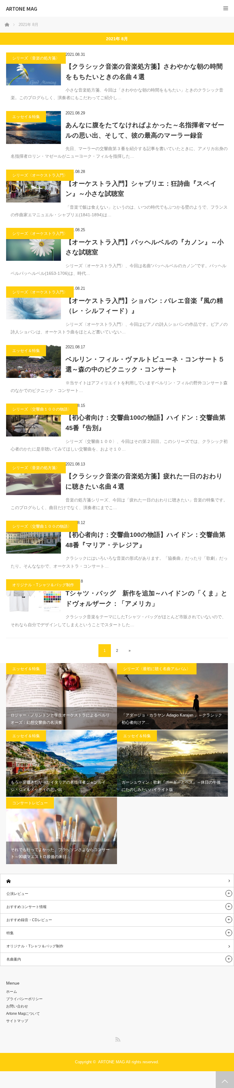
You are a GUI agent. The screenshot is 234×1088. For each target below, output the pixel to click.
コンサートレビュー (30, 803)
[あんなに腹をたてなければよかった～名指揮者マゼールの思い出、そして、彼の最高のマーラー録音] (33, 127)
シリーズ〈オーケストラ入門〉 (40, 175)
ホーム (11, 991)
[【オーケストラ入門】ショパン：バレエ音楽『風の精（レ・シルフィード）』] (33, 302)
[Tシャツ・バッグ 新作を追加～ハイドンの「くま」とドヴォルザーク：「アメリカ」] (33, 595)
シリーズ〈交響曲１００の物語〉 (42, 409)
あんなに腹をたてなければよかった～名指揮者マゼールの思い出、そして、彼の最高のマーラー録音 (145, 130)
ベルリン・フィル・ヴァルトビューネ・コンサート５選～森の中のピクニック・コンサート (145, 364)
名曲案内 (13, 959)
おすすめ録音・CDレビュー (29, 920)
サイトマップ (17, 1021)
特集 (10, 933)
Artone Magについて (23, 1013)
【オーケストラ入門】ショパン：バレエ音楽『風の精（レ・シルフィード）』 (144, 305)
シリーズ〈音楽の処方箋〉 (36, 58)
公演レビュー (17, 894)
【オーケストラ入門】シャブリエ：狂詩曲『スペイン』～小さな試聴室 (141, 188)
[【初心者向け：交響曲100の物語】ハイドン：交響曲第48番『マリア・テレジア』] (33, 537)
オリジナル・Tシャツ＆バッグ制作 (43, 585)
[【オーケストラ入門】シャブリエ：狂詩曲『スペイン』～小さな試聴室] (33, 186)
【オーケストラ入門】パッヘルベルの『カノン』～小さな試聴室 (145, 247)
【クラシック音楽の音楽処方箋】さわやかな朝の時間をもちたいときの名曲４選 (144, 71)
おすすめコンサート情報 (26, 907)
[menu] (225, 8)
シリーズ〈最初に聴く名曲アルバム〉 (156, 668)
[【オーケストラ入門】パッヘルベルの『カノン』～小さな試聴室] (33, 244)
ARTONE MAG (21, 8)
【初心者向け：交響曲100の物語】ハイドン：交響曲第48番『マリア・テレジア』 (145, 539)
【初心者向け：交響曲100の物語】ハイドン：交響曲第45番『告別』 (145, 422)
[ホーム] (117, 880)
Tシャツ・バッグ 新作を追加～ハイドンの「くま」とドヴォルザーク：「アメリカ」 (147, 598)
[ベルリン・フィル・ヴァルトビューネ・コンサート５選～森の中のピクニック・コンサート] (33, 361)
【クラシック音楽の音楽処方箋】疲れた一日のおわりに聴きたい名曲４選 (144, 481)
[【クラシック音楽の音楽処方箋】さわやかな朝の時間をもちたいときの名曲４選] (33, 68)
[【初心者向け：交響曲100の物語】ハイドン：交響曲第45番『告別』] (33, 420)
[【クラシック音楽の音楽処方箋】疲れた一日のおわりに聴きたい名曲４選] (33, 478)
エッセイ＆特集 (26, 116)
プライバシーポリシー (24, 999)
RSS (117, 1038)
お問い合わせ (17, 1006)
